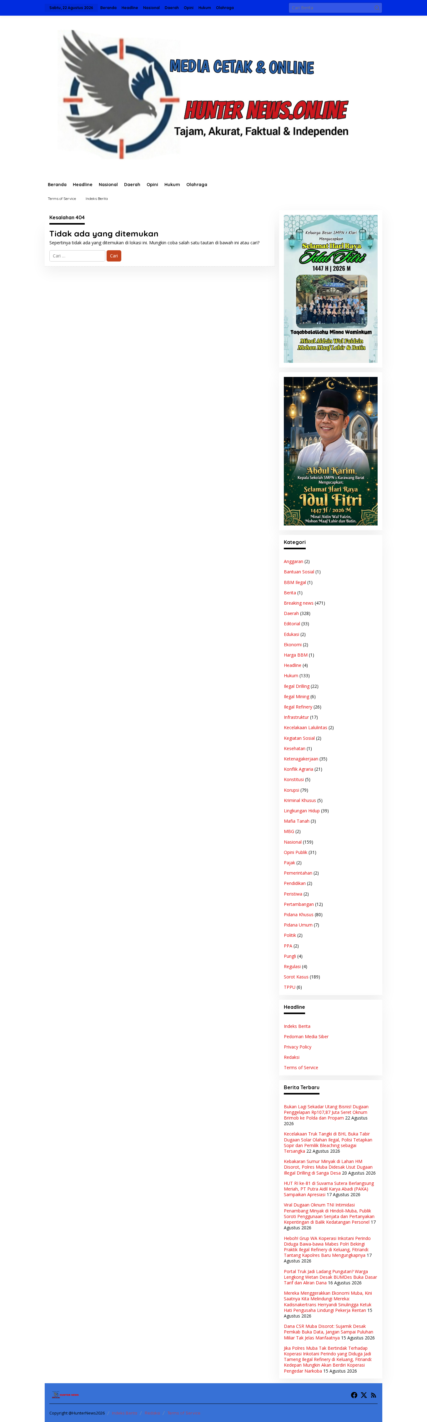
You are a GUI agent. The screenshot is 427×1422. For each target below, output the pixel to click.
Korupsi (291, 790)
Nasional (293, 842)
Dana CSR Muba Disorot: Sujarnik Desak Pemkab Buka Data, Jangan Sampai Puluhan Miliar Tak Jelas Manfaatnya (328, 1331)
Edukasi (291, 634)
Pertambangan (299, 904)
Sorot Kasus (296, 977)
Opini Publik (295, 852)
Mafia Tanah (296, 821)
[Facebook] (354, 1395)
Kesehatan (294, 748)
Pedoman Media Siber (306, 1036)
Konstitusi (294, 779)
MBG (289, 831)
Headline (292, 665)
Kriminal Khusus (300, 800)
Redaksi (291, 1057)
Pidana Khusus (299, 914)
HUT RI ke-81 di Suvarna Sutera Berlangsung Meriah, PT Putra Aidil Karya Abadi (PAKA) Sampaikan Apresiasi (329, 1188)
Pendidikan (295, 883)
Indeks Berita (297, 1026)
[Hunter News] (213, 96)
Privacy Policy (297, 1047)
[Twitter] (364, 1395)
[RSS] (373, 1395)
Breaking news (299, 603)
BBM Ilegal (295, 582)
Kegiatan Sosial (299, 738)
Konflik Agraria (298, 769)
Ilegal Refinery (298, 707)
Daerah (291, 613)
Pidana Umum (298, 925)
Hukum (291, 675)
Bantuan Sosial (299, 572)
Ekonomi (293, 645)
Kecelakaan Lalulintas (305, 727)
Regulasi (292, 966)
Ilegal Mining (296, 696)
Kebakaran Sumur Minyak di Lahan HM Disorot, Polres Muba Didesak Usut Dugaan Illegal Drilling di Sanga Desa (328, 1167)
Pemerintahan (298, 873)
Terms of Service (301, 1067)
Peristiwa (293, 894)
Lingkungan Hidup (302, 811)
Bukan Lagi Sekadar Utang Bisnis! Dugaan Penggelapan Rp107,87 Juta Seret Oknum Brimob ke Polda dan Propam (326, 1112)
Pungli (290, 956)
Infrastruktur (296, 717)
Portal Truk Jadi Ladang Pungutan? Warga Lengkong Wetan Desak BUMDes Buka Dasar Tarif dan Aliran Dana (330, 1277)
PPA (288, 946)
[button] (377, 8)
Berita (290, 593)
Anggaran (293, 561)
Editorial (292, 624)
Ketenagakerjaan (301, 759)
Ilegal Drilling (296, 686)
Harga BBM (296, 655)
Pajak (289, 863)
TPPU (289, 987)
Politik (290, 935)
